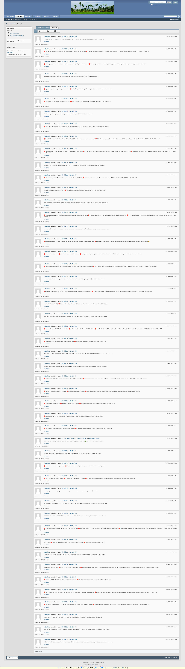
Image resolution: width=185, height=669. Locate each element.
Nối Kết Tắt (32, 19)
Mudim (60, 668)
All (35, 31)
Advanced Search (174, 19)
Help (175, 2)
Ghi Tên (55, 16)
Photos (57, 31)
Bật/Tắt (115, 668)
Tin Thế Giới (65, 36)
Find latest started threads (16, 35)
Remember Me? (156, 4)
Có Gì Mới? (46, 16)
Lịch (12, 19)
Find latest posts (14, 33)
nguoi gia (10, 52)
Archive (173, 657)
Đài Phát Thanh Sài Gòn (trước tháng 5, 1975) (75, 438)
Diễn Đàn (19, 16)
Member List (11, 24)
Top (177, 657)
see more (46, 41)
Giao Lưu (17, 19)
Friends (50, 31)
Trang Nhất (10, 16)
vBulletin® (92, 664)
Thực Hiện (24, 19)
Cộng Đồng (37, 16)
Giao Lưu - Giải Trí (94, 438)
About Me (54, 28)
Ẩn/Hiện (122, 668)
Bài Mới (8, 19)
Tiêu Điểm (28, 16)
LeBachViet (42, 31)
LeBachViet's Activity (43, 28)
